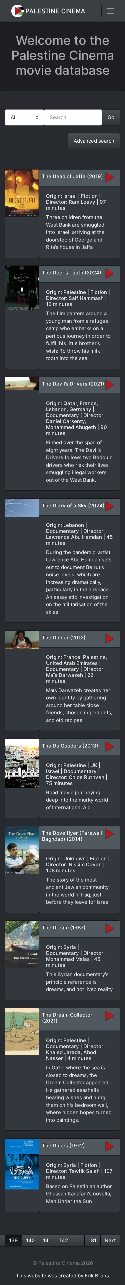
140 (30, 1240)
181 (92, 1240)
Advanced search (94, 141)
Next (110, 1240)
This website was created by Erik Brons (62, 1275)
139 (13, 1240)
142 (63, 1240)
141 (47, 1240)
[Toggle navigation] (110, 11)
